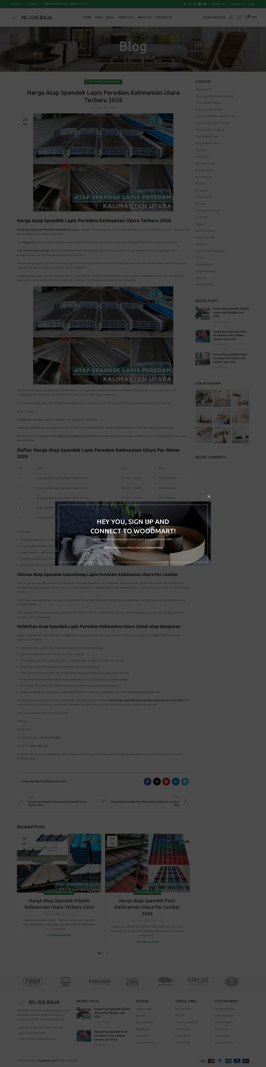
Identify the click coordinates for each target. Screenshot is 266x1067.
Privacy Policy (154, 548)
